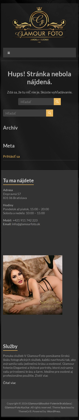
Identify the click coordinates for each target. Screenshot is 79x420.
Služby (10, 346)
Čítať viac (9, 383)
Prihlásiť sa (11, 156)
